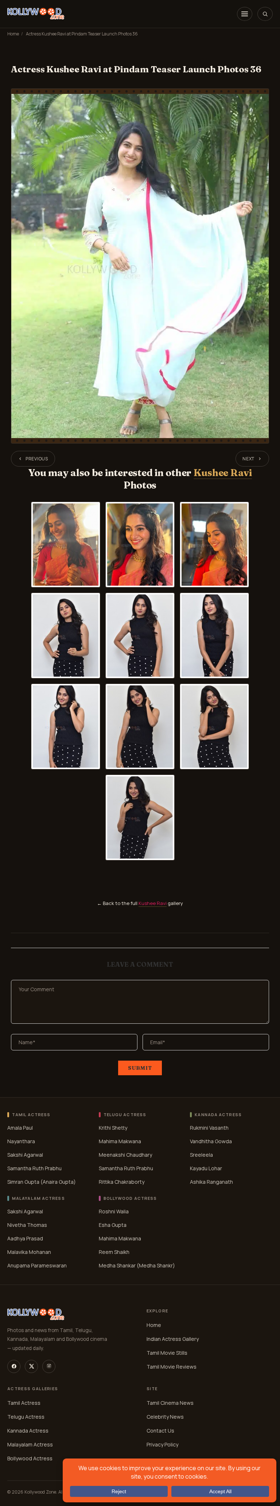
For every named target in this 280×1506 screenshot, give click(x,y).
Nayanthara (21, 1141)
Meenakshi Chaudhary (125, 1154)
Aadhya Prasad (25, 1238)
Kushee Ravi (223, 473)
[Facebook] (13, 1366)
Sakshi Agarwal (25, 1154)
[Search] (265, 14)
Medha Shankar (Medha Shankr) (137, 1265)
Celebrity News (165, 1416)
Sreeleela (201, 1154)
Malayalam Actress (30, 1444)
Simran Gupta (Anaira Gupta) (41, 1181)
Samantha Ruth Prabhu (34, 1168)
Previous (37, 459)
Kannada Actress (27, 1430)
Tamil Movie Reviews (172, 1366)
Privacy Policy (162, 1444)
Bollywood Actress (29, 1458)
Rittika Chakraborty (121, 1181)
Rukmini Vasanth (209, 1127)
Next (248, 459)
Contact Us (160, 1430)
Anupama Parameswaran (37, 1265)
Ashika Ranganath (211, 1181)
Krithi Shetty (113, 1127)
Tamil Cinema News (170, 1402)
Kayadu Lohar (206, 1168)
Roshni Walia (114, 1211)
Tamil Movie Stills (167, 1352)
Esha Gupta (113, 1224)
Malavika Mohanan (29, 1251)
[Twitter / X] (31, 1366)
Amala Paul (20, 1127)
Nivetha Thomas (27, 1224)
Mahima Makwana (120, 1141)
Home (13, 34)
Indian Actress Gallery (173, 1338)
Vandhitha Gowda (211, 1141)
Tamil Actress (23, 1402)
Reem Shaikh (114, 1251)
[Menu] (244, 14)
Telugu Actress (25, 1416)
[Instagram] (48, 1366)
